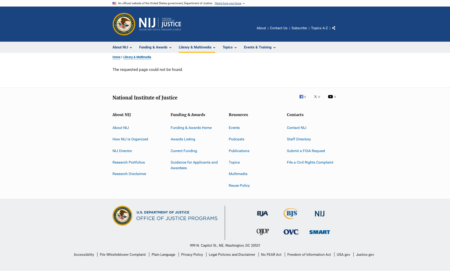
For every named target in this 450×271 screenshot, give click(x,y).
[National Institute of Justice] (319, 217)
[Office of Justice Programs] (123, 24)
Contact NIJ (296, 127)
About (261, 28)
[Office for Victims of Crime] (291, 235)
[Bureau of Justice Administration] (262, 217)
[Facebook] (305, 100)
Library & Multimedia (137, 57)
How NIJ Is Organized (130, 139)
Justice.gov (365, 255)
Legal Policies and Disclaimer (232, 255)
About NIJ (120, 127)
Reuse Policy (239, 185)
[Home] (160, 24)
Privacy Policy (192, 255)
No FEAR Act (271, 255)
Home (116, 57)
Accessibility (84, 255)
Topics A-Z (319, 28)
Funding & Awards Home (191, 127)
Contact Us (279, 28)
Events (234, 127)
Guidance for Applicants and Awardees (194, 165)
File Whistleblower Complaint (123, 255)
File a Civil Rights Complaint (310, 162)
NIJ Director (122, 151)
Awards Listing (183, 139)
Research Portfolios (128, 162)
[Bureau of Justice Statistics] (291, 220)
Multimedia (238, 174)
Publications (239, 151)
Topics (234, 162)
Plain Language (163, 255)
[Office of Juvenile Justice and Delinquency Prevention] (263, 236)
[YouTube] (333, 100)
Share (337, 31)
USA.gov (343, 255)
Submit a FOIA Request (306, 151)
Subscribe (299, 28)
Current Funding (184, 151)
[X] (319, 100)
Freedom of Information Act (309, 255)
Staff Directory (299, 139)
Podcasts (236, 139)
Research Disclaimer (129, 174)
